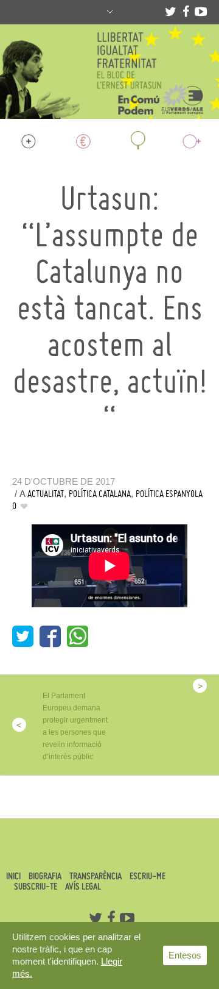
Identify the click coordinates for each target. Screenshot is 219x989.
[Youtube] (201, 11)
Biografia (45, 876)
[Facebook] (185, 11)
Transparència (95, 876)
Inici (13, 876)
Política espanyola (169, 493)
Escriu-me (147, 876)
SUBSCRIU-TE (35, 886)
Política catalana (100, 493)
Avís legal (83, 886)
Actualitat (45, 493)
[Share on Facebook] (50, 636)
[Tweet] (22, 636)
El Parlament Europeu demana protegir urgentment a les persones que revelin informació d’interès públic (75, 726)
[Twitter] (170, 11)
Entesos (185, 955)
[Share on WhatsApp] (77, 636)
